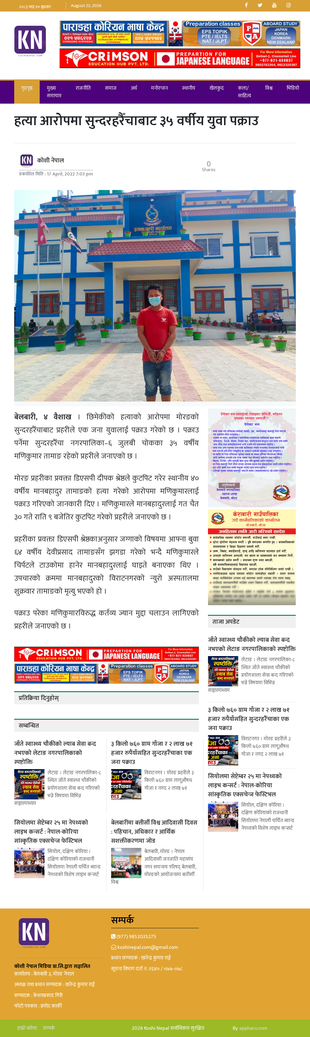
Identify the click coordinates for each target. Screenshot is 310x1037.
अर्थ (134, 88)
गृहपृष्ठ (27, 88)
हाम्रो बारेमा (27, 1028)
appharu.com (253, 1028)
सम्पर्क (49, 1028)
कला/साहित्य (244, 92)
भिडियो (293, 88)
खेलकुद (216, 88)
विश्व (268, 88)
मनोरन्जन (159, 88)
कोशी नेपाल (50, 160)
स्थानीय (188, 88)
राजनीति (83, 88)
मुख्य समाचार (54, 92)
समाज (111, 88)
